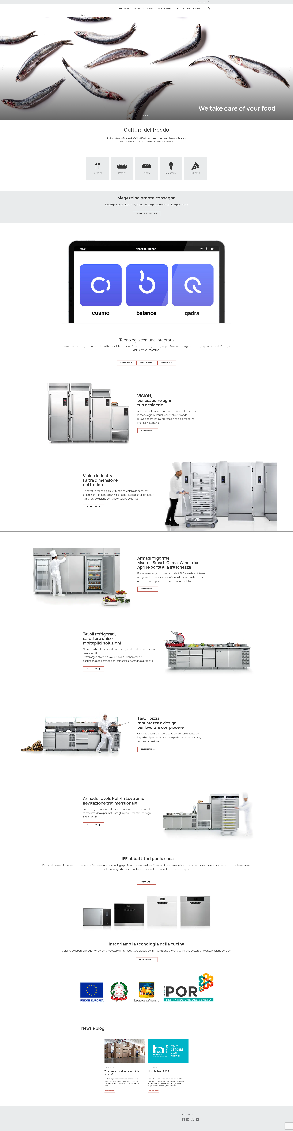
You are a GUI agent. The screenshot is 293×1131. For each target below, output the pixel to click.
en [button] (209, 2)
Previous (3, 67)
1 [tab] (143, 115)
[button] (208, 8)
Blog (106, 1067)
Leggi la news (145, 959)
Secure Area (202, 2)
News (112, 1067)
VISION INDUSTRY (163, 8)
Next (290, 67)
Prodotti (138, 8)
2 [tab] (145, 115)
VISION (150, 8)
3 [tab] (147, 115)
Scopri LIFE (145, 882)
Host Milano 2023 (158, 1071)
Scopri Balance (146, 363)
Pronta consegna (191, 8)
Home (83, 15)
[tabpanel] (146, 66)
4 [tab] (150, 115)
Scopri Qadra (167, 363)
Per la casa (124, 8)
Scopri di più (146, 430)
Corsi (177, 8)
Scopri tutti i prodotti (146, 213)
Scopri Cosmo (126, 363)
